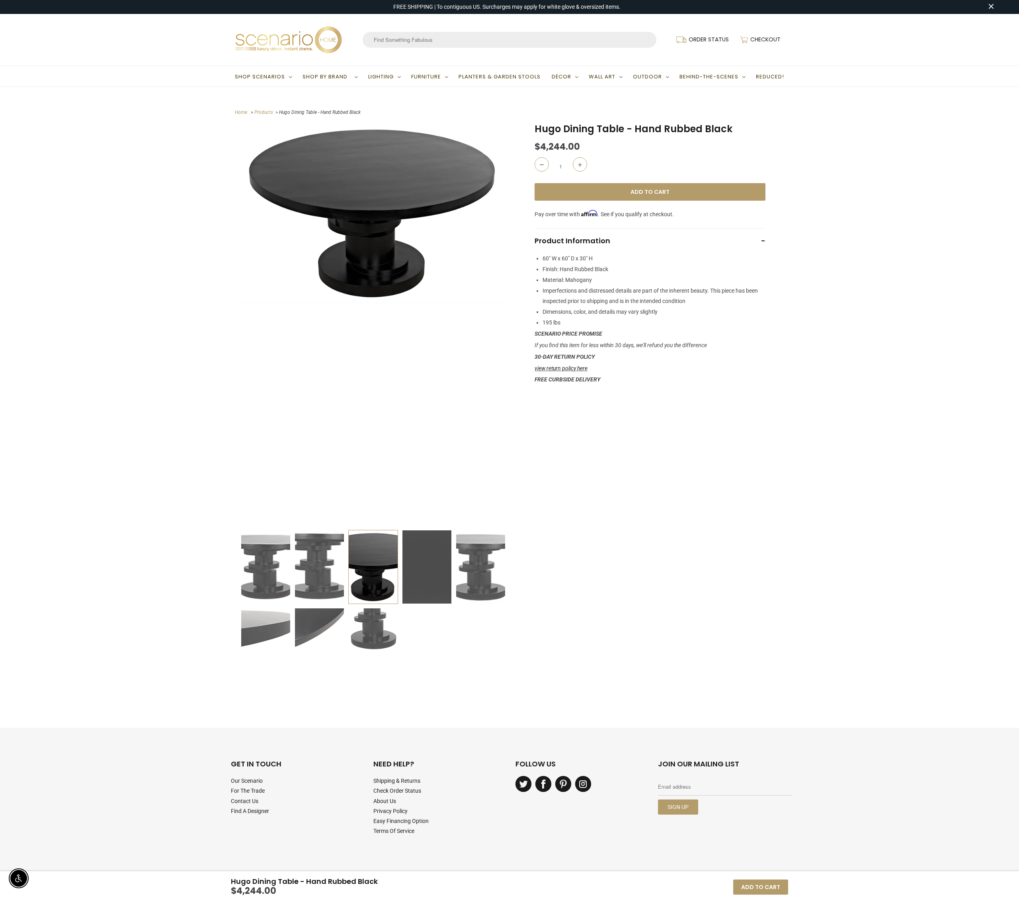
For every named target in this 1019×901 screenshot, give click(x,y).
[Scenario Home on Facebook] (543, 784)
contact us (244, 801)
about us (384, 801)
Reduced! (770, 76)
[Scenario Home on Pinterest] (563, 784)
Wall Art (602, 76)
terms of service (393, 831)
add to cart (760, 887)
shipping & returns (396, 781)
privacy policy (390, 811)
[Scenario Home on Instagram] (583, 784)
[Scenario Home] (288, 40)
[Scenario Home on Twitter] (523, 784)
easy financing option (401, 821)
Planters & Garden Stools (500, 76)
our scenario (247, 781)
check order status (397, 791)
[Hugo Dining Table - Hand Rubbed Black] (373, 213)
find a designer (250, 811)
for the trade (248, 791)
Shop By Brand (327, 76)
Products (263, 112)
